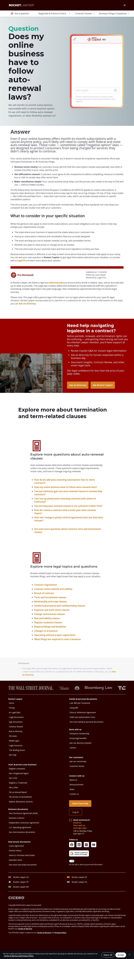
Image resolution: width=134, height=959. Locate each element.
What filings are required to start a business (57, 639)
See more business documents (22, 832)
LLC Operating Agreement (20, 827)
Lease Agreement (16, 846)
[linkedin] (79, 844)
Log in (75, 812)
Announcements (76, 784)
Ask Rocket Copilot (103, 385)
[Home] (21, 5)
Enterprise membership (79, 733)
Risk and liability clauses (47, 618)
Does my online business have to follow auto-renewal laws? (65, 487)
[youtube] (93, 844)
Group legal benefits (78, 738)
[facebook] (71, 844)
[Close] (129, 955)
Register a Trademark (18, 782)
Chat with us (79, 825)
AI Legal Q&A (14, 712)
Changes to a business (46, 630)
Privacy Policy (60, 933)
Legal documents (16, 717)
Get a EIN (13, 778)
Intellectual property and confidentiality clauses (59, 605)
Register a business (17, 768)
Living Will (74, 707)
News (72, 789)
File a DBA (13, 787)
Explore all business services (21, 801)
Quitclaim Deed (15, 860)
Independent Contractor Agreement (24, 822)
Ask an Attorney (27, 303)
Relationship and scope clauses (50, 601)
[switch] (71, 861)
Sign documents (16, 722)
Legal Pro (22, 260)
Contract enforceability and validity (53, 588)
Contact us (74, 794)
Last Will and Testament (80, 703)
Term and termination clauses (50, 597)
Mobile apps (14, 740)
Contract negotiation (45, 584)
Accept (121, 955)
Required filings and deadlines (50, 626)
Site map (12, 755)
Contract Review (16, 726)
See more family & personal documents (86, 722)
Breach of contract (44, 593)
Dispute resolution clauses (48, 622)
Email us (77, 822)
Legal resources (15, 745)
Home (11, 703)
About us (73, 780)
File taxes (13, 736)
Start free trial (80, 803)
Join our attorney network (80, 743)
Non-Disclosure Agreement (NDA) (23, 813)
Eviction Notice (15, 850)
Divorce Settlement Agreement (83, 712)
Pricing (12, 707)
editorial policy (57, 282)
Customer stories (77, 766)
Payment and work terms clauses (51, 609)
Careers (73, 747)
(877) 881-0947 (79, 828)
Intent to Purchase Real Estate (22, 855)
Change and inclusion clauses (49, 614)
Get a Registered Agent (19, 773)
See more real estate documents (23, 864)
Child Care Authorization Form (82, 717)
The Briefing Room (17, 750)
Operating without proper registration (54, 635)
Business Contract (16, 818)
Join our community (78, 761)
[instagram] (86, 844)
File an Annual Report (18, 792)
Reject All (108, 955)
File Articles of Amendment (20, 797)
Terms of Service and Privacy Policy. (19, 956)
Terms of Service (25, 929)
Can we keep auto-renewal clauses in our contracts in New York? (68, 506)
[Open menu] (125, 5)
